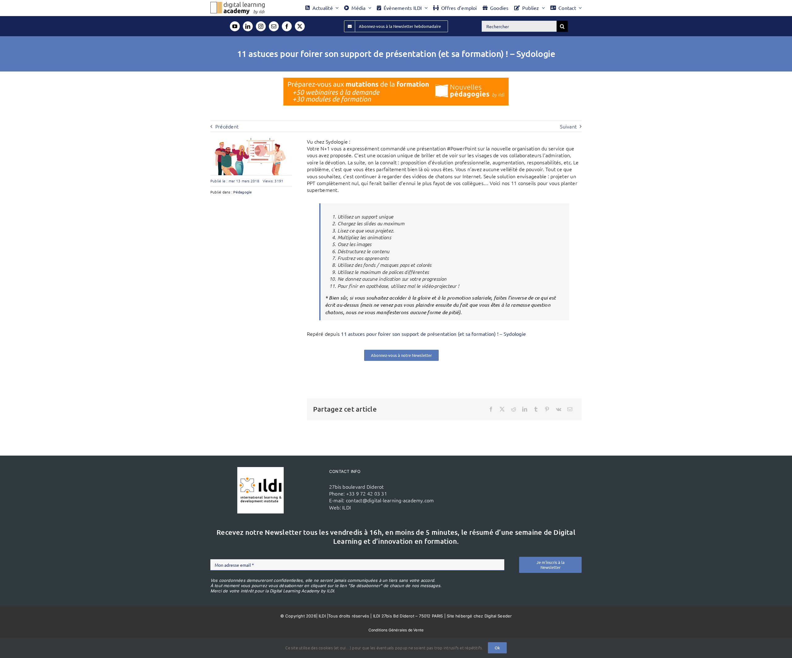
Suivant (568, 126)
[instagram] (261, 26)
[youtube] (235, 26)
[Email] (569, 409)
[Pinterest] (547, 409)
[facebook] (287, 26)
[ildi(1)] (260, 469)
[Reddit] (513, 409)
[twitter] (300, 26)
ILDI (346, 507)
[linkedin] (248, 26)
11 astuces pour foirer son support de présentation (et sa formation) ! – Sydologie (433, 334)
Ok (497, 647)
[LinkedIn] (524, 409)
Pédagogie (242, 191)
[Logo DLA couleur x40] (237, 4)
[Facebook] (491, 409)
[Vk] (558, 409)
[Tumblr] (535, 409)
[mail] (274, 26)
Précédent (227, 126)
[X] (502, 409)
